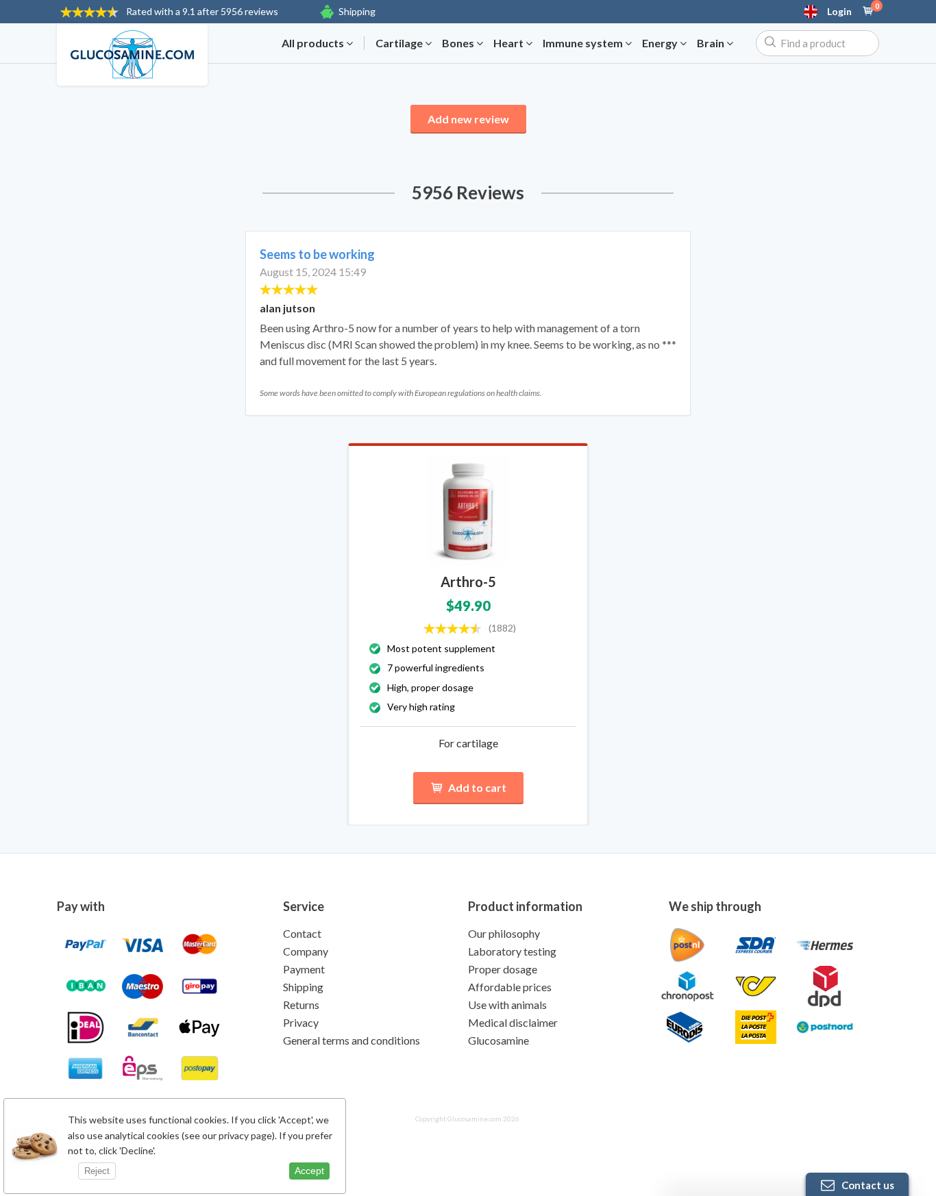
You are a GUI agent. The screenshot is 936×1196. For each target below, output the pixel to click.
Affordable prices (510, 986)
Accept (309, 1170)
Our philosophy (504, 933)
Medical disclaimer (513, 1022)
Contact (302, 933)
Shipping (356, 11)
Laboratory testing (512, 951)
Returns (301, 1004)
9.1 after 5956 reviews (202, 11)
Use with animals (507, 1004)
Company (305, 951)
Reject (97, 1171)
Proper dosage (502, 968)
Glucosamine (498, 1040)
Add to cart (477, 787)
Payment (304, 968)
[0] (868, 11)
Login (839, 11)
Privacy (301, 1022)
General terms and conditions (351, 1040)
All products (314, 43)
